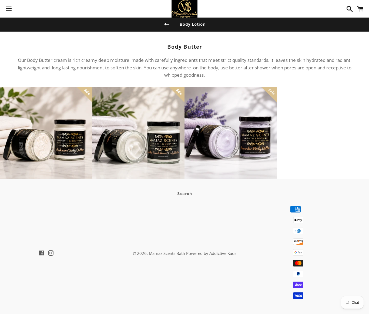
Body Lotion (193, 24)
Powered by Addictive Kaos (211, 253)
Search (184, 193)
